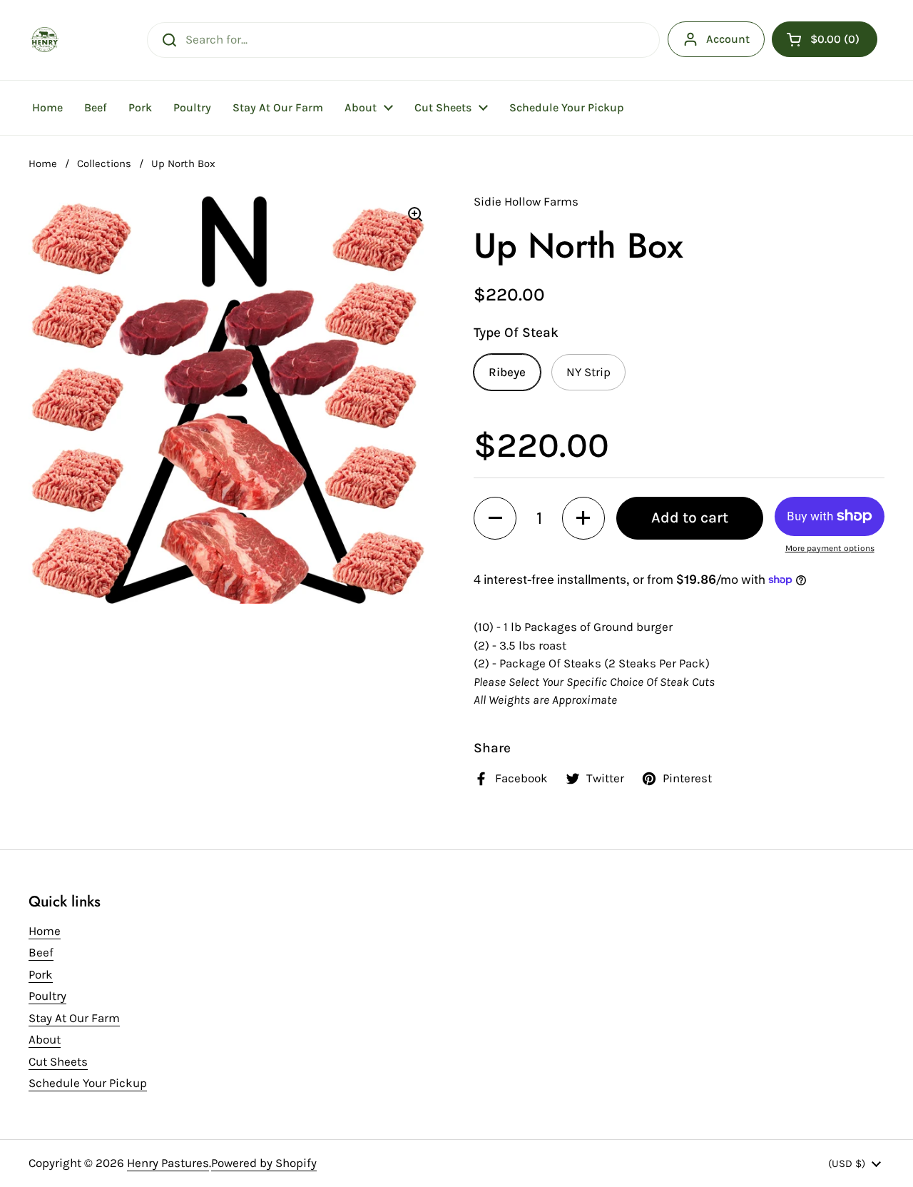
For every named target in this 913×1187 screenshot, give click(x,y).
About (45, 1039)
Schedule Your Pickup (88, 1083)
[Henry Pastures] (45, 40)
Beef (41, 952)
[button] (824, 39)
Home (43, 163)
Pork (41, 974)
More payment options (829, 548)
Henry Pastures (168, 1163)
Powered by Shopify (264, 1163)
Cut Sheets (58, 1061)
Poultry (47, 996)
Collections (104, 163)
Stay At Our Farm (74, 1018)
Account (728, 39)
